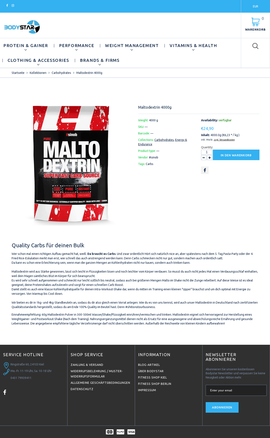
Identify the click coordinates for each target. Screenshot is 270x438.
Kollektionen (38, 72)
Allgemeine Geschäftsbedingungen (100, 382)
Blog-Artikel (149, 364)
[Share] (205, 170)
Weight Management (132, 45)
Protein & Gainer (25, 45)
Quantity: (207, 147)
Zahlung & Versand (87, 364)
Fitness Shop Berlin (154, 383)
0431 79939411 (21, 378)
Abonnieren (222, 407)
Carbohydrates (61, 72)
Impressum (147, 390)
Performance (76, 45)
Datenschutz (82, 389)
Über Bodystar (151, 371)
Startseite (18, 72)
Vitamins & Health (193, 45)
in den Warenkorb (236, 155)
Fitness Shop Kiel (152, 377)
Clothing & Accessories (38, 60)
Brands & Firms (99, 60)
